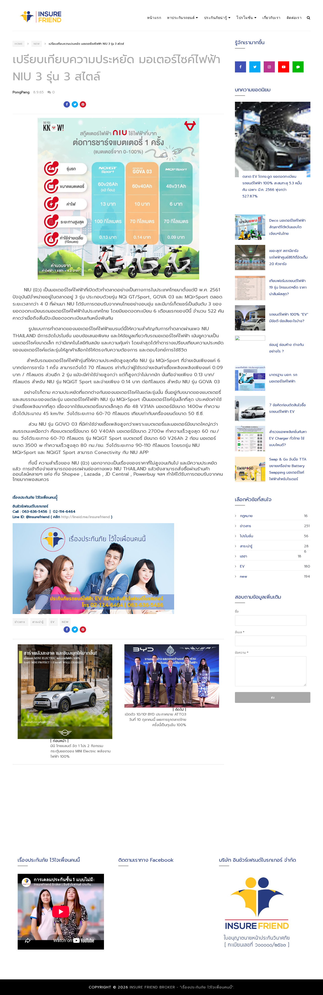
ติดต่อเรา (294, 17)
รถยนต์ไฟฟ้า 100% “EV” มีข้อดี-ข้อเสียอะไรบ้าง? (288, 318)
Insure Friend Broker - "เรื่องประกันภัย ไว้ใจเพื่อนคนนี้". (182, 987)
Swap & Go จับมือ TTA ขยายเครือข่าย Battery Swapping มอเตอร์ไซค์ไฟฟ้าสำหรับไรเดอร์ (287, 469)
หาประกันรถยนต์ (181, 17)
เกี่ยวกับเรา (271, 17)
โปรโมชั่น (244, 17)
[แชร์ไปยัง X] (75, 104)
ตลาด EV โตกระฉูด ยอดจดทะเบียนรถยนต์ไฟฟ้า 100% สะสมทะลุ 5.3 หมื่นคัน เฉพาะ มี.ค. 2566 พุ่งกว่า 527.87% (272, 186)
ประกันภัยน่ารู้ (215, 17)
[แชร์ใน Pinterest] (83, 104)
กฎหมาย (246, 516)
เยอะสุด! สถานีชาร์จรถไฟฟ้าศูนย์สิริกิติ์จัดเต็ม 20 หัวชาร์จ (288, 257)
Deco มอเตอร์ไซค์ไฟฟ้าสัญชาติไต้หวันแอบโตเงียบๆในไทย (287, 227)
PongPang (21, 92)
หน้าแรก (154, 17)
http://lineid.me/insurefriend (85, 517)
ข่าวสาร (20, 622)
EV (53, 622)
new (37, 44)
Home (18, 44)
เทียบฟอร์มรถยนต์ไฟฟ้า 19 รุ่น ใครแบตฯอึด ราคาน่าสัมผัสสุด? (288, 287)
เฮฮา (243, 556)
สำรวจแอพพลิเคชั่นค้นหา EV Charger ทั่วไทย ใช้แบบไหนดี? (288, 438)
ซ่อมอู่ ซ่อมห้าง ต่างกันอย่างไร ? (286, 348)
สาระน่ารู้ (38, 622)
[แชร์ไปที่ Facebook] (67, 104)
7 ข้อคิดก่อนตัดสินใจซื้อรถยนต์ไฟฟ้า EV (287, 408)
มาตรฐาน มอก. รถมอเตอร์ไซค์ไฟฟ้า (283, 378)
